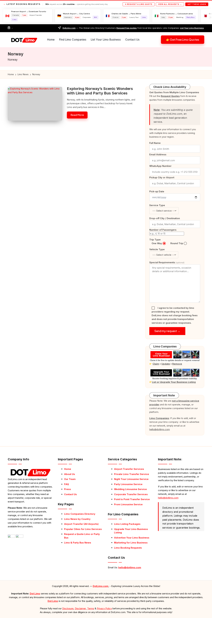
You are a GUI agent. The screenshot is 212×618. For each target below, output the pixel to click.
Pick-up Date (156, 191)
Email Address (157, 154)
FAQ (66, 484)
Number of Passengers (162, 229)
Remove (177, 363)
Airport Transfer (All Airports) (81, 523)
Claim (156, 363)
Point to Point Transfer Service (132, 499)
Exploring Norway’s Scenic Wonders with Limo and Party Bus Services (100, 90)
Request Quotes (170, 96)
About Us (69, 474)
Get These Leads (196, 4)
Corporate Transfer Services (131, 494)
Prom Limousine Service (128, 504)
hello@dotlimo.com (129, 567)
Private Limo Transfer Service (131, 474)
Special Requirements (166, 262)
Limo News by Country (77, 519)
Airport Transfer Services (129, 468)
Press (67, 489)
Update (165, 363)
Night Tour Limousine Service (131, 479)
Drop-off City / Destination (164, 218)
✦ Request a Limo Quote (138, 4)
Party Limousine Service (128, 484)
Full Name (155, 142)
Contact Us (70, 494)
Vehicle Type (157, 249)
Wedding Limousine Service (130, 489)
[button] (182, 39)
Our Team (70, 479)
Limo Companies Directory (79, 513)
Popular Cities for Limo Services (83, 529)
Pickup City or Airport (161, 177)
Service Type (157, 205)
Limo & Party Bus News (77, 542)
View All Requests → (170, 4)
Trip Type (155, 239)
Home (67, 468)
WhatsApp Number (160, 165)
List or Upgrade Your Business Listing (174, 382)
